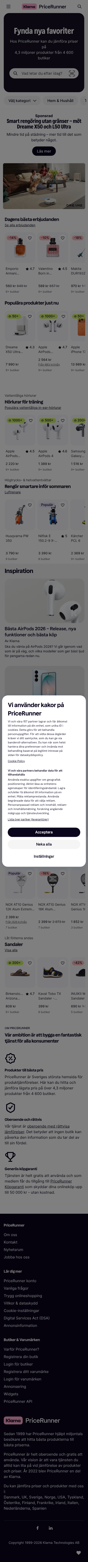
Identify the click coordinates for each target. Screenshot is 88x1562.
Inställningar (44, 856)
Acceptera (44, 832)
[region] (44, 781)
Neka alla (44, 844)
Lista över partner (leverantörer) (28, 819)
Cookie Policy (16, 761)
